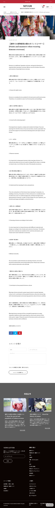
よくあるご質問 (32, 490)
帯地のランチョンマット (34, 471)
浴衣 (30, 464)
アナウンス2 (27, 1)
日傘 (30, 455)
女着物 (30, 457)
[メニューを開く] (4, 6)
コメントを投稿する (18, 372)
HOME (5, 12)
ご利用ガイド (32, 488)
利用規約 (31, 473)
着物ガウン (31, 450)
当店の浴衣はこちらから (15, 325)
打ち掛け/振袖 (32, 466)
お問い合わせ (32, 493)
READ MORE (22, 430)
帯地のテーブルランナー (34, 468)
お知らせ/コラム (13, 12)
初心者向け (6, 490)
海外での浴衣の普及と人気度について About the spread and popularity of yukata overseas (14, 416)
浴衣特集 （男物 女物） (9, 484)
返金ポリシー (32, 475)
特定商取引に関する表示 (33, 504)
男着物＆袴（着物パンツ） (35, 453)
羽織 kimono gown (33, 459)
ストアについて (32, 484)
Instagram (33, 495)
